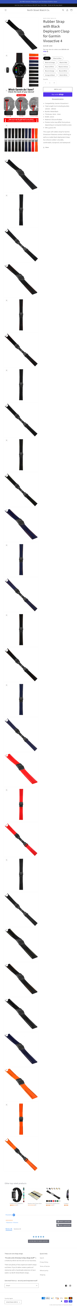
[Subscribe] (36, 1286)
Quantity (45, 79)
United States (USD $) (12, 1302)
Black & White (49, 67)
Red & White (63, 75)
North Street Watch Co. (58, 1304)
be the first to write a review (38, 1241)
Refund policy (44, 1270)
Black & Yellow (63, 67)
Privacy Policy (44, 1262)
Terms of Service (45, 1266)
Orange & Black (50, 75)
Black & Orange (50, 62)
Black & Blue (57, 58)
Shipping (42, 1275)
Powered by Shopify (67, 1304)
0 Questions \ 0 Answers (12, 1222)
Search (42, 1258)
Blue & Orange (49, 71)
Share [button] (47, 147)
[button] (6, 10)
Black (47, 58)
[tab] (9, 1229)
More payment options (58, 99)
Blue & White (63, 71)
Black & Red (63, 62)
